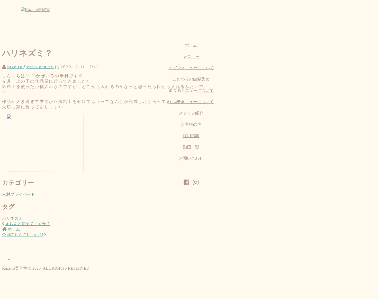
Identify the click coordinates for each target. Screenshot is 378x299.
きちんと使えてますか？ (27, 224)
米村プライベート (18, 194)
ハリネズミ (12, 218)
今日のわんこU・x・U (22, 234)
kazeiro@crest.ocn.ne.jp (33, 67)
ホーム (13, 229)
